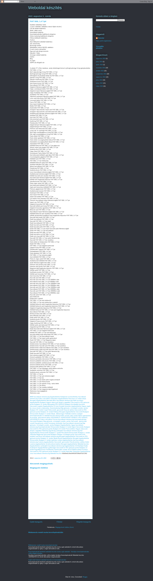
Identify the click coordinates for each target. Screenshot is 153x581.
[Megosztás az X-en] (56, 458)
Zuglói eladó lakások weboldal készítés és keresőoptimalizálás (47, 560)
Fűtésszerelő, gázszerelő (55, 410)
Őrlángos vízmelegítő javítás (65, 434)
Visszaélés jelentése (100, 47)
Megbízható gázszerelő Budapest (46, 434)
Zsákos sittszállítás (44, 398)
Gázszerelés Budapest (83, 427)
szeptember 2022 (101, 74)
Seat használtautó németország (72, 423)
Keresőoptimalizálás (80, 419)
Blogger (85, 577)
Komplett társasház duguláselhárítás (70, 406)
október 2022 (100, 71)
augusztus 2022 (101, 77)
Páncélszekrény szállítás (77, 442)
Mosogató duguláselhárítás (38, 400)
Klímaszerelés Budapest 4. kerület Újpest (63, 427)
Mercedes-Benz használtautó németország (59, 400)
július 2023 (99, 61)
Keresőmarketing (55, 408)
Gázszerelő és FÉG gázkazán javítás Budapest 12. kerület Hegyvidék (51, 451)
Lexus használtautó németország (40, 453)
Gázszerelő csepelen (36, 406)
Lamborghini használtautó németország (68, 430)
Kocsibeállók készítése (78, 404)
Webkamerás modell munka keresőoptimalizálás (45, 532)
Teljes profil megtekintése (103, 41)
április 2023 (99, 64)
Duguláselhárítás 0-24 (71, 446)
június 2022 (99, 83)
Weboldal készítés (45, 7)
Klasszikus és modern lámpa (77, 398)
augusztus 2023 (101, 58)
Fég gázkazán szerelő (41, 423)
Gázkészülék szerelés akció (62, 449)
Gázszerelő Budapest (82, 412)
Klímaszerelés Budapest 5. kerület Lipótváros (43, 440)
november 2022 (100, 68)
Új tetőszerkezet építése (53, 444)
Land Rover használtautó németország (47, 436)
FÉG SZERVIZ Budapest (62, 404)
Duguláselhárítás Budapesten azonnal (61, 397)
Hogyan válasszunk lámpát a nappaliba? (58, 402)
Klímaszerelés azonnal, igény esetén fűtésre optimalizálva (73, 415)
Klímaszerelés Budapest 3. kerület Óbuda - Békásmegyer (47, 414)
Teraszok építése (69, 410)
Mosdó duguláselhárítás (65, 438)
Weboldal (101, 38)
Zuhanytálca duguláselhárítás (59, 398)
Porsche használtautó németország (63, 419)
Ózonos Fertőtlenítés (47, 449)
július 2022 (99, 80)
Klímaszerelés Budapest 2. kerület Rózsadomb (54, 432)
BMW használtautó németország (40, 397)
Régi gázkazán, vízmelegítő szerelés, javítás (57, 421)
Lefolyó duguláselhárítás (65, 440)
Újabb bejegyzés (36, 522)
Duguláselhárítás (66, 425)
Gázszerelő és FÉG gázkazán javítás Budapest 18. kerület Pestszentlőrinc (52, 429)
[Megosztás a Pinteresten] (60, 458)
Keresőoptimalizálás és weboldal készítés (42, 415)
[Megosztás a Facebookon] (58, 458)
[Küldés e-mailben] (52, 458)
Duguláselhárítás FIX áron (51, 406)
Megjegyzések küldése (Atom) (64, 527)
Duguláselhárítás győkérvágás (47, 448)
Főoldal (59, 522)
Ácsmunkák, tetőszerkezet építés (40, 417)
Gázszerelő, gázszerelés (61, 442)
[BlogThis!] (54, 458)
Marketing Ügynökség (48, 430)
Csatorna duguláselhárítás (46, 442)
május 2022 (99, 86)
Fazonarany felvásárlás (55, 423)
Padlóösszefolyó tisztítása (80, 449)
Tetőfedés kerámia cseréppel (73, 414)
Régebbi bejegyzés (83, 522)
